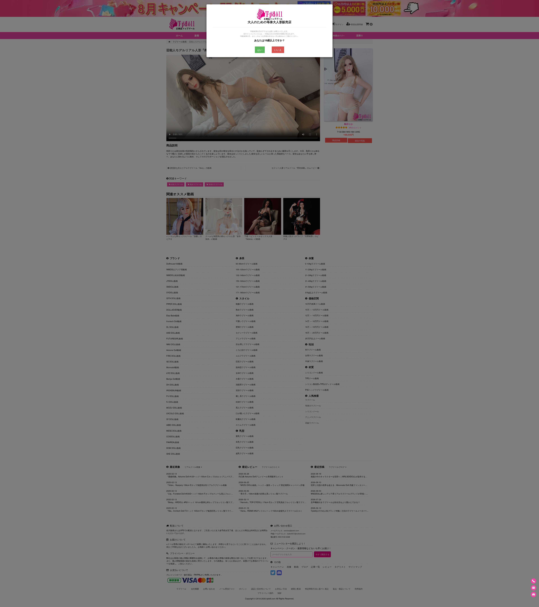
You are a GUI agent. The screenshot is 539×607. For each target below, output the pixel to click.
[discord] (533, 594)
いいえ (278, 50)
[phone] (533, 581)
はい (259, 50)
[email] (533, 587)
